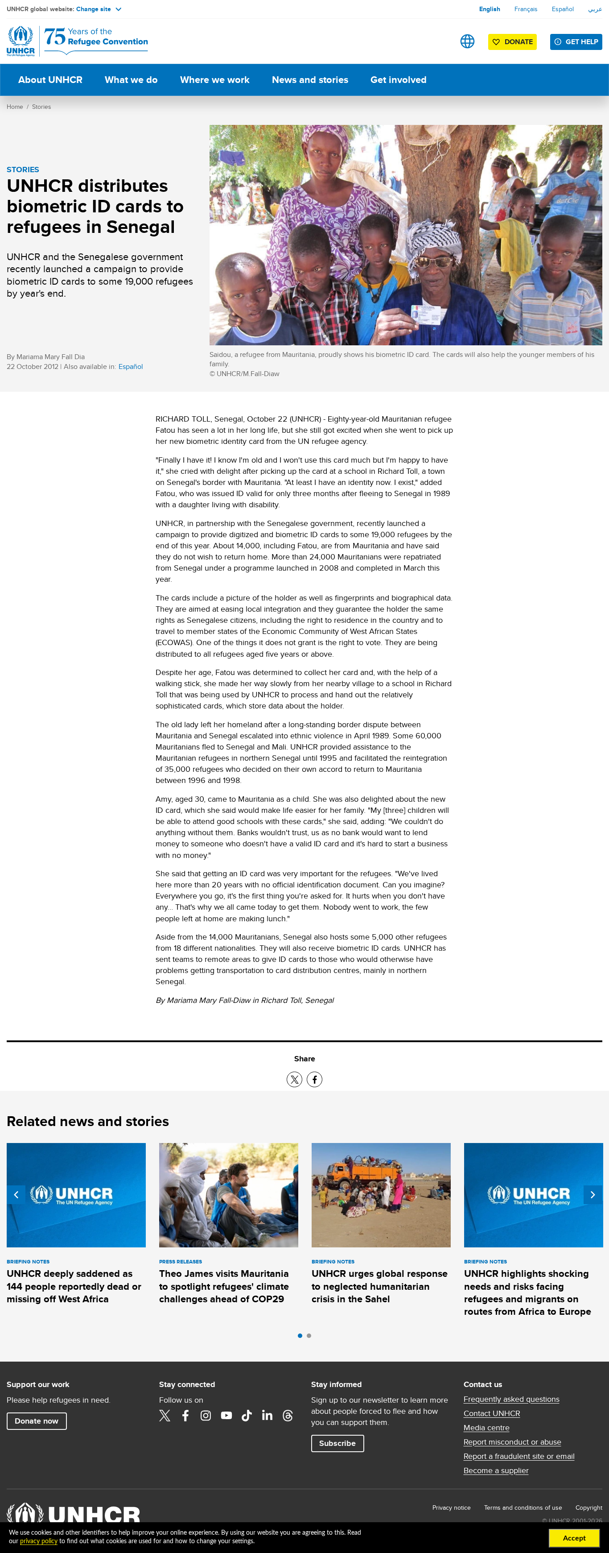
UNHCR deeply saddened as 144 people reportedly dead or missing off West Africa (74, 1286)
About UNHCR (50, 79)
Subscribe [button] (337, 1443)
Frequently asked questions (512, 1399)
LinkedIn (267, 1415)
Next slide (593, 1194)
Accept (574, 1538)
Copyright (589, 1507)
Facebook (185, 1415)
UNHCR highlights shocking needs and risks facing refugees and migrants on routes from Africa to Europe (527, 1292)
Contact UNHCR (492, 1413)
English (489, 8)
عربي (595, 8)
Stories (41, 106)
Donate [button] (519, 42)
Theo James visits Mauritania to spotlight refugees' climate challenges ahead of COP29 (224, 1286)
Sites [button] (467, 41)
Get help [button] (582, 42)
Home (15, 106)
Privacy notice (451, 1507)
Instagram (206, 1415)
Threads (288, 1415)
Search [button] (439, 41)
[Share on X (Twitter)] (294, 1079)
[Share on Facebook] (314, 1079)
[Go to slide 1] (302, 1338)
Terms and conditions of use (523, 1507)
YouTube (226, 1415)
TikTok (247, 1415)
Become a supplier (496, 1470)
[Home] (69, 41)
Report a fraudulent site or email (519, 1456)
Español (563, 8)
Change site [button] (93, 8)
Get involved (398, 79)
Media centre (487, 1428)
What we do (131, 79)
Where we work (215, 79)
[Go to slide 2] (311, 1338)
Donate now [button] (36, 1421)
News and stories (310, 79)
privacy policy (39, 1541)
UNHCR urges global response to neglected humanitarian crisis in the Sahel (380, 1286)
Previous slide (16, 1194)
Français (526, 8)
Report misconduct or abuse (512, 1442)
